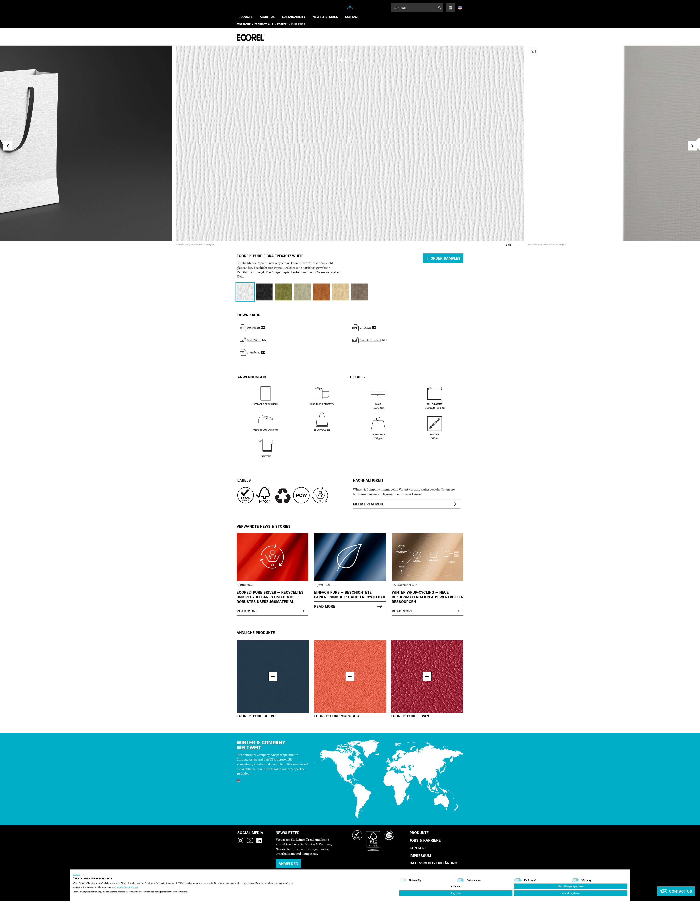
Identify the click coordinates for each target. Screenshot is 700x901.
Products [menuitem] (244, 16)
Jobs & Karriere (425, 840)
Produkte (419, 832)
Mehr (240, 276)
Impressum (420, 855)
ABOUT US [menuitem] (267, 16)
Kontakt (418, 848)
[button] (78, 875)
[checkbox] (403, 880)
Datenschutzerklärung (433, 863)
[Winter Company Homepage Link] (350, 7)
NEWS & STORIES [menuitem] (325, 16)
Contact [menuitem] (352, 16)
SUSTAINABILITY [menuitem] (293, 16)
